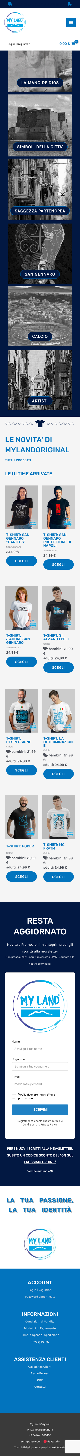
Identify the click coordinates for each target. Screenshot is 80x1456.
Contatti (40, 1386)
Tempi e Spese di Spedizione (40, 1335)
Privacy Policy (40, 1341)
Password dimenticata (40, 1296)
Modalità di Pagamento (40, 1328)
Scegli (21, 561)
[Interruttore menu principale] (71, 22)
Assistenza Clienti (40, 1367)
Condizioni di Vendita (40, 1321)
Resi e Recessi (40, 1373)
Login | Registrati (40, 1290)
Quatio (55, 1441)
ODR (40, 1380)
